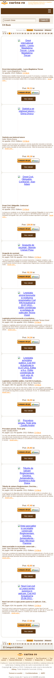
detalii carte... (9, 148)
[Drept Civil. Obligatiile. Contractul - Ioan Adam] (27, 189)
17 (42, 33)
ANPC (43, 673)
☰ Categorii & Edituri (13, 647)
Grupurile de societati (10, 253)
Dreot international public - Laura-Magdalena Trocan (22, 69)
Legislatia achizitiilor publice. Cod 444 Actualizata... (22, 381)
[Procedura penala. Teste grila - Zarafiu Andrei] (27, 423)
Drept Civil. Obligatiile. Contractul (15, 206)
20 (51, 33)
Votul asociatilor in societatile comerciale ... (19, 547)
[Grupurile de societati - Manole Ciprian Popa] (27, 247)
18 (45, 33)
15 (37, 33)
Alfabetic (48, 30)
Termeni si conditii (15, 673)
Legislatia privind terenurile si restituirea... (18, 318)
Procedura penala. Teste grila (13, 429)
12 (28, 33)
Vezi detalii (28, 99)
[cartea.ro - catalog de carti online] (27, 655)
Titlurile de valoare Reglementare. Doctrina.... (20, 486)
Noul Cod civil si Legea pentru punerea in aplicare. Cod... (24, 602)
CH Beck (26, 73)
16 (40, 33)
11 (25, 33)
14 (34, 33)
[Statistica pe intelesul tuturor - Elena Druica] (27, 121)
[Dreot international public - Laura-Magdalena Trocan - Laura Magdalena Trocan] (27, 53)
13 (31, 33)
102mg (13, 669)
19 (48, 33)
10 (22, 33)
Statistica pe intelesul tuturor (13, 137)
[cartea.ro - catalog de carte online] (27, 3)
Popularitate (38, 30)
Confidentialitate (31, 673)
